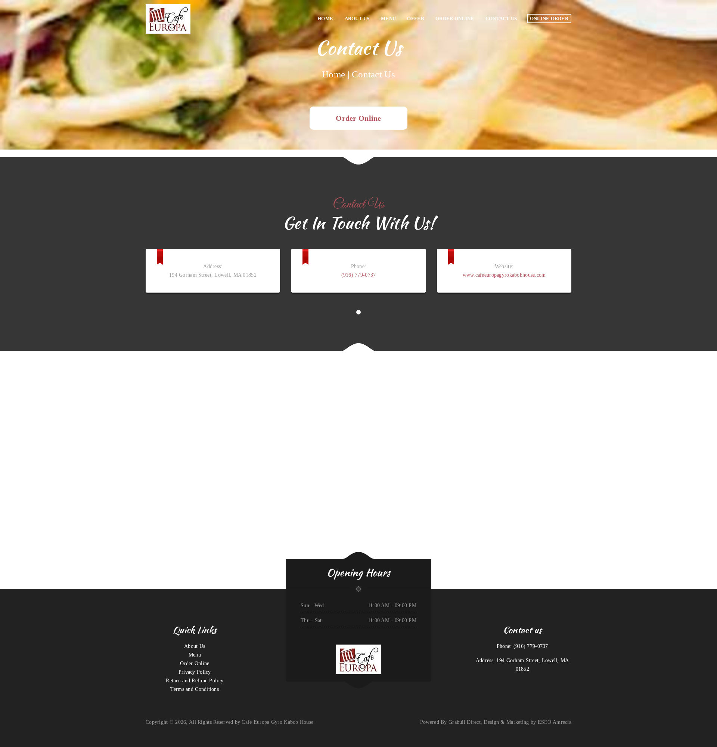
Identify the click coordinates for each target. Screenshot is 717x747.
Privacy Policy (195, 672)
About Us (194, 646)
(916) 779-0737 (358, 275)
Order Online (358, 118)
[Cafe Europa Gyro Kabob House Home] (205, 18)
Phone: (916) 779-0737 (522, 646)
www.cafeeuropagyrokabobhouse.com (504, 275)
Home (333, 74)
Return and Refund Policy (194, 680)
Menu (195, 655)
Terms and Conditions (194, 689)
